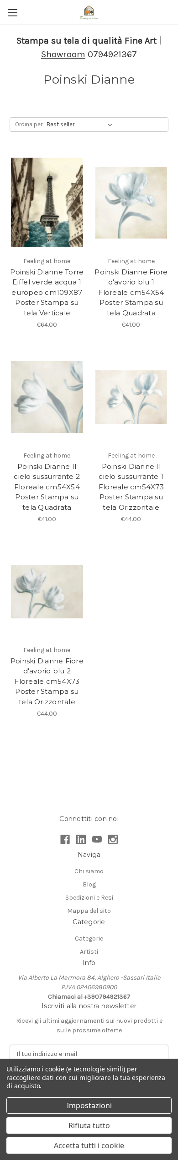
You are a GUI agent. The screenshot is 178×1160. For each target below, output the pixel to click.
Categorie (89, 938)
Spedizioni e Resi (89, 897)
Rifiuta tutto (89, 1125)
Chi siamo (89, 871)
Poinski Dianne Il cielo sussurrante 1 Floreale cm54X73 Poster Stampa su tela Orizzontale (131, 487)
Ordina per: (29, 124)
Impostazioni (89, 1105)
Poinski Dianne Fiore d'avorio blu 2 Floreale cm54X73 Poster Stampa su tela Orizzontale (47, 681)
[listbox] (81, 124)
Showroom (63, 54)
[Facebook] (65, 839)
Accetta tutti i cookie (89, 1145)
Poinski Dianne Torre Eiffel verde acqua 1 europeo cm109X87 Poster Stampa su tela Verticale (47, 292)
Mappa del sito (89, 911)
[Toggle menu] (12, 12)
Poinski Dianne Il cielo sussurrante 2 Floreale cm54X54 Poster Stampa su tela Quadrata (47, 487)
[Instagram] (113, 839)
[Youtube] (97, 839)
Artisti (89, 952)
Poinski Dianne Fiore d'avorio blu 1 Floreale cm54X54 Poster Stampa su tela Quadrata (131, 292)
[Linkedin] (81, 839)
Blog (89, 884)
